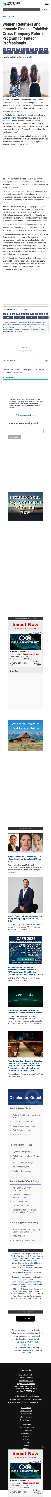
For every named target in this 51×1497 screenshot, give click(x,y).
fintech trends (40, 324)
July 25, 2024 (27, 1353)
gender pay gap (7, 327)
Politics (26, 1436)
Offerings (26, 1442)
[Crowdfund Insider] (11, 4)
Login (46, 360)
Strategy (26, 1439)
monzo (37, 327)
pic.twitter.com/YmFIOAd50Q (27, 1347)
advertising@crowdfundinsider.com (30, 1402)
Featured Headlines (26, 1427)
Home (5, 16)
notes (27, 136)
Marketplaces (26, 1433)
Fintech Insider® (26, 1377)
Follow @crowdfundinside (25, 415)
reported (14, 206)
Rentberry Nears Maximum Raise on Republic (27, 1273)
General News (27, 322)
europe (24, 324)
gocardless (16, 327)
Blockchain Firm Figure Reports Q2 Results (27, 1293)
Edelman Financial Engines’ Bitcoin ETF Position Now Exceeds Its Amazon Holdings (27, 1254)
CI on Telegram (26, 1420)
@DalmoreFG (20, 1341)
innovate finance (25, 327)
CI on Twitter (26, 1407)
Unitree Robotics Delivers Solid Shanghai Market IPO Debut (27, 1264)
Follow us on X (25, 1319)
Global (33, 322)
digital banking (12, 324)
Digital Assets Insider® (26, 1383)
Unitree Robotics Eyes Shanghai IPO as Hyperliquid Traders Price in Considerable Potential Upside (27, 1284)
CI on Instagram (26, 1416)
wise (32, 329)
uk (20, 329)
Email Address (13, 427)
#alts (36, 1339)
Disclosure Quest (26, 1380)
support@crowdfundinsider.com (29, 1399)
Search (44, 9)
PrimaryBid (11, 117)
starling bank (15, 329)
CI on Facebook (26, 1410)
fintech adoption (31, 324)
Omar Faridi (28, 57)
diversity (18, 324)
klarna (32, 327)
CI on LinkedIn (26, 1413)
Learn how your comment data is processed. (23, 370)
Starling (20, 115)
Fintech (11, 16)
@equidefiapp (27, 1344)
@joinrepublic (33, 1341)
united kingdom (26, 329)
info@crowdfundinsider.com (28, 1396)
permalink (19, 331)
